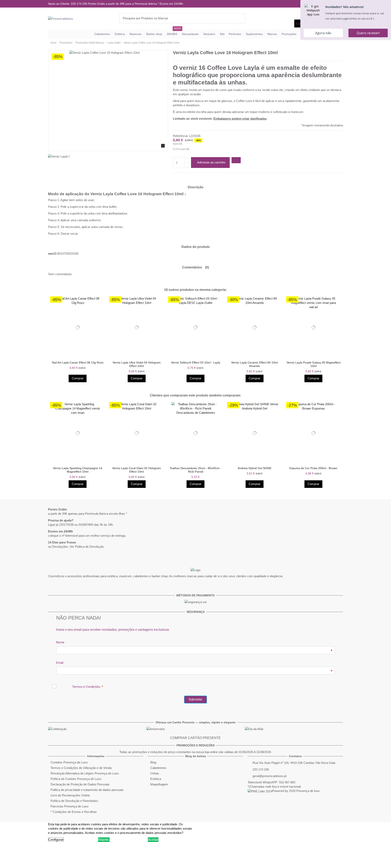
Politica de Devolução (89, 546)
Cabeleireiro (158, 768)
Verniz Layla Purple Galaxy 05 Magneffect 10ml (313, 364)
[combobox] (182, 18)
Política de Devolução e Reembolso (74, 801)
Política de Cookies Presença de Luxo (76, 779)
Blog (153, 762)
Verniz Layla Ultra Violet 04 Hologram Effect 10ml (137, 364)
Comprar (77, 378)
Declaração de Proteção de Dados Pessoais (80, 784)
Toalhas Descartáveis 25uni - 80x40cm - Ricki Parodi (195, 469)
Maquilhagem (159, 784)
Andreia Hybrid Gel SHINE (254, 468)
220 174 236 (261, 769)
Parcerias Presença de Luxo (69, 806)
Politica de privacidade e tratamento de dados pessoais (87, 790)
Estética (155, 779)
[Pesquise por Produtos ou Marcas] (242, 18)
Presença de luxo (308, 791)
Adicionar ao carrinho (211, 162)
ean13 (52, 253)
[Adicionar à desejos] (236, 160)
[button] (50, 339)
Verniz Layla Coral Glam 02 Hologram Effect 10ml (136, 469)
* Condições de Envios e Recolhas (74, 812)
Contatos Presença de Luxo (69, 762)
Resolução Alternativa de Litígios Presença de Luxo (85, 773)
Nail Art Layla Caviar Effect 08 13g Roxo (77, 362)
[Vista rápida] (79, 357)
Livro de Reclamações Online (70, 795)
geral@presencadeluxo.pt (270, 776)
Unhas (154, 773)
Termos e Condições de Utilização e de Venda (81, 768)
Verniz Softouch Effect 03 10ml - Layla (195, 362)
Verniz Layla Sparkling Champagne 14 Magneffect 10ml (77, 469)
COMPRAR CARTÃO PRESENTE (195, 738)
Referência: (180, 136)
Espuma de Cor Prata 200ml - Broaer (313, 468)
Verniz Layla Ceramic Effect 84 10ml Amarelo (254, 364)
